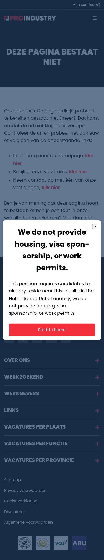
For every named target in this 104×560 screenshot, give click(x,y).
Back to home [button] (52, 330)
